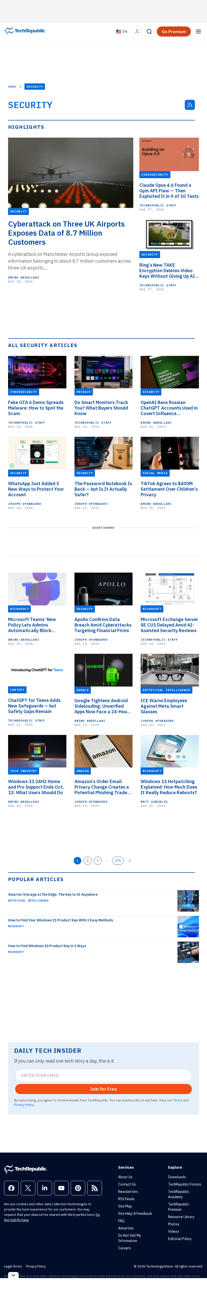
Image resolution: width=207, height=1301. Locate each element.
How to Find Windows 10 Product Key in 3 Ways (47, 946)
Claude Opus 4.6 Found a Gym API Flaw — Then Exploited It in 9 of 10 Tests (169, 190)
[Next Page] (130, 861)
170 (118, 860)
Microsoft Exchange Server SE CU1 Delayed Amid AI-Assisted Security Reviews (169, 625)
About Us (125, 1177)
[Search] (149, 31)
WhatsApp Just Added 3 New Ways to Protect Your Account (36, 489)
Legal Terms (13, 1266)
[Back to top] (197, 1286)
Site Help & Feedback (135, 1213)
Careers (124, 1248)
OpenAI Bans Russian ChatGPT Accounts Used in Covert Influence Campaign (169, 408)
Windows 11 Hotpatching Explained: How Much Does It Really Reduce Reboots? (169, 787)
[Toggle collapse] (13, 1275)
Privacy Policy (24, 1105)
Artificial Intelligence (28, 900)
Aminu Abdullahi (23, 277)
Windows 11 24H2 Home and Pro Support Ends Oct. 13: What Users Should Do (36, 787)
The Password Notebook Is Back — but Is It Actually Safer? (103, 489)
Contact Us (127, 1184)
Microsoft (16, 926)
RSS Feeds (126, 1199)
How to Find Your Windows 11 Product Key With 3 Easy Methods (60, 920)
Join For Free (103, 1089)
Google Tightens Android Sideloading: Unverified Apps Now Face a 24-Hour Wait (101, 706)
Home (12, 86)
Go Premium (174, 31)
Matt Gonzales (154, 801)
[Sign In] (137, 31)
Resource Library (181, 1217)
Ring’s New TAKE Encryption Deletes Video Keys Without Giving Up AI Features (167, 270)
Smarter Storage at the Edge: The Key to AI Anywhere (52, 894)
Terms (177, 1100)
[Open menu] (198, 31)
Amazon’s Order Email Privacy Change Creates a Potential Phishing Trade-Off (101, 787)
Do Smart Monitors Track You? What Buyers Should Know (101, 408)
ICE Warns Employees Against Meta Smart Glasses (164, 706)
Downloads (177, 1177)
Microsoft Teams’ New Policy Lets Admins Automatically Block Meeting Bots (32, 625)
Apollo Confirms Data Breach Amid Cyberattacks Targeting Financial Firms (103, 625)
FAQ (121, 1221)
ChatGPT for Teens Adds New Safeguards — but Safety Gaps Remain (34, 706)
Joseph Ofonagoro (24, 504)
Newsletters (128, 1191)
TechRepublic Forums (184, 1184)
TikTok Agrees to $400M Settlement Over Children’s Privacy (169, 489)
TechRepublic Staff (158, 205)
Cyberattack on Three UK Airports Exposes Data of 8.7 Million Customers (66, 232)
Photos (173, 1224)
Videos (173, 1231)
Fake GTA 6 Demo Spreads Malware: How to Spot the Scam (36, 408)
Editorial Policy (180, 1238)
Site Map (125, 1206)
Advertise (126, 1228)
